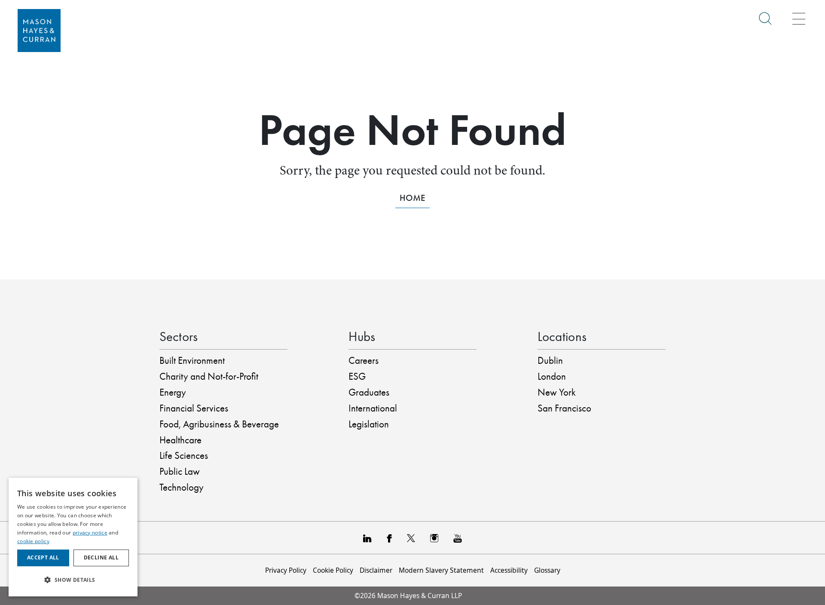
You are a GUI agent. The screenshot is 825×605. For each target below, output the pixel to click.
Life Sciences (183, 455)
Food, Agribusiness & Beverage (219, 424)
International (372, 408)
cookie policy (33, 541)
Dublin (550, 360)
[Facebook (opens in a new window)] (389, 538)
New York (557, 392)
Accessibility (509, 570)
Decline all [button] (101, 557)
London (552, 376)
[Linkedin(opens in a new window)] (367, 538)
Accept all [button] (43, 557)
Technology (181, 487)
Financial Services (193, 408)
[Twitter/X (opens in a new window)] (411, 538)
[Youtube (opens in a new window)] (457, 538)
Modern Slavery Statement (441, 570)
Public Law (179, 471)
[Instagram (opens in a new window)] (434, 538)
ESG (357, 376)
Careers (363, 360)
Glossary (547, 570)
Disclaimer (376, 570)
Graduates (368, 392)
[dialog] (73, 537)
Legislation (368, 424)
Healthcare (180, 440)
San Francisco (564, 408)
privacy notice (90, 532)
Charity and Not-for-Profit (208, 376)
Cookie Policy (333, 570)
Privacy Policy (285, 570)
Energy (172, 392)
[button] (73, 580)
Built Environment (192, 360)
